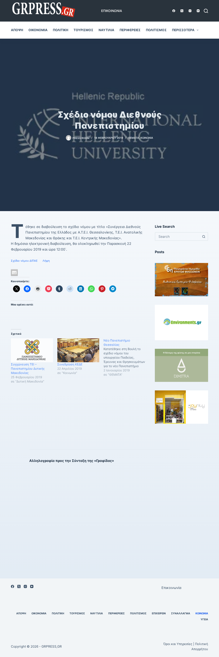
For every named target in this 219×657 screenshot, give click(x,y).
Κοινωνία (147, 137)
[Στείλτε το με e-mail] (14, 272)
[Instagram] (190, 10)
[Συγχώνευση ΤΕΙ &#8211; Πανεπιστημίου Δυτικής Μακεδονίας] (32, 350)
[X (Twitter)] (182, 10)
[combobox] (177, 236)
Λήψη (46, 260)
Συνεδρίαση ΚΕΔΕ (69, 364)
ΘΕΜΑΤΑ (133, 137)
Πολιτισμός (156, 30)
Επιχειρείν (159, 613)
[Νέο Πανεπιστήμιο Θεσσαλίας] (127, 357)
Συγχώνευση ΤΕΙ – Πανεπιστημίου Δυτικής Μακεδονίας (28, 368)
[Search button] (204, 236)
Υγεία (204, 619)
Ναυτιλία (106, 30)
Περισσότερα (183, 30)
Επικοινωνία (111, 11)
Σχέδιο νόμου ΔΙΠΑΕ (24, 260)
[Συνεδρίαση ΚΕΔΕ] (78, 350)
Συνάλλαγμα (180, 613)
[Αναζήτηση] (206, 11)
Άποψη (17, 30)
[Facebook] (173, 10)
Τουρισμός (83, 30)
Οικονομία (37, 30)
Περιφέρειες (130, 30)
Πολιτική (60, 30)
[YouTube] (198, 10)
